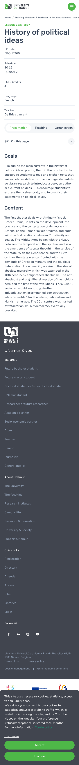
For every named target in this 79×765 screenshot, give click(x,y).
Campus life (12, 512)
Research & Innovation (19, 521)
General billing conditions (52, 668)
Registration (12, 559)
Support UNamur (16, 539)
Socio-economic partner (20, 422)
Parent (9, 448)
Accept (39, 745)
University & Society (18, 530)
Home (7, 17)
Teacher (9, 439)
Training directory (25, 17)
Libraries (10, 603)
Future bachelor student (20, 369)
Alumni (9, 430)
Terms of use (12, 661)
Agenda (9, 576)
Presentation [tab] (18, 128)
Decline (39, 756)
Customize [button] (11, 736)
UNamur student (15, 395)
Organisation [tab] (64, 128)
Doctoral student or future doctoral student (34, 386)
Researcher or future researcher (26, 404)
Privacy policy (36, 661)
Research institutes (17, 504)
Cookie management (17, 668)
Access (9, 585)
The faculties (13, 495)
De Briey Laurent (15, 114)
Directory (10, 568)
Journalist (11, 457)
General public (14, 466)
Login (8, 612)
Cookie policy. (44, 727)
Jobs (7, 594)
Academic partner (16, 413)
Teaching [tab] (41, 128)
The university (14, 486)
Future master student (19, 377)
